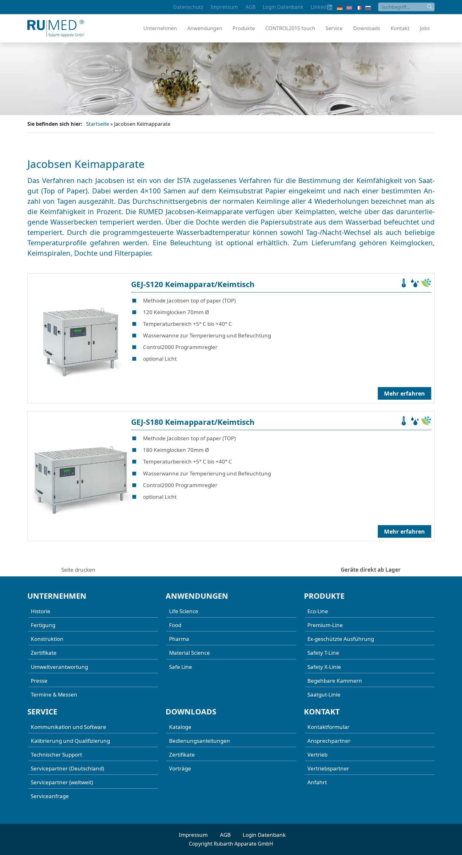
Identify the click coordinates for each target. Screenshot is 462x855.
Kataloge (180, 726)
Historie (40, 611)
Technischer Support (56, 754)
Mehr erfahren (404, 393)
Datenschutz (188, 6)
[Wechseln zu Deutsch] (340, 7)
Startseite (97, 123)
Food (175, 625)
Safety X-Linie (324, 666)
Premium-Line (325, 625)
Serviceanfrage (50, 796)
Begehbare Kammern (334, 680)
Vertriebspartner (328, 768)
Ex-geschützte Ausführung (340, 638)
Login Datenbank (283, 6)
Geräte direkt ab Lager (371, 569)
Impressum (224, 6)
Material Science (189, 652)
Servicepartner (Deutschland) (67, 768)
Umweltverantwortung (59, 666)
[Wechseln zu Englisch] (349, 7)
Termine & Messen (54, 694)
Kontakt (400, 28)
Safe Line (180, 666)
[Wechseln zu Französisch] (358, 7)
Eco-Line (317, 611)
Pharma (179, 638)
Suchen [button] (430, 7)
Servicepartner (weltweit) (62, 782)
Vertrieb (317, 754)
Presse (39, 680)
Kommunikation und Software (68, 726)
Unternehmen (160, 28)
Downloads (366, 28)
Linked (319, 6)
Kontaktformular (328, 726)
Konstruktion (47, 638)
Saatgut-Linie (323, 694)
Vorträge (180, 768)
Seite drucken (78, 569)
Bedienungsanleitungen (199, 740)
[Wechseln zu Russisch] (368, 7)
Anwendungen (204, 28)
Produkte (244, 28)
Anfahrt (317, 782)
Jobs (425, 28)
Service (334, 28)
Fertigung (43, 625)
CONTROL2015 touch (290, 28)
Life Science (183, 611)
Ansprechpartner (328, 740)
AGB (250, 6)
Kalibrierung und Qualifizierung (70, 740)
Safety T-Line (323, 652)
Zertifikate (44, 652)
